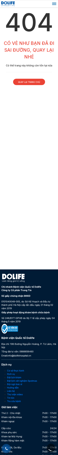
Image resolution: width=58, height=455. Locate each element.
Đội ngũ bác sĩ (14, 384)
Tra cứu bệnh (14, 401)
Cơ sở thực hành (15, 370)
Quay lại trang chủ (29, 82)
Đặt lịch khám (14, 377)
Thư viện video (15, 394)
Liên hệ (11, 391)
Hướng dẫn (13, 387)
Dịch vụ (11, 374)
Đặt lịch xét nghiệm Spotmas (22, 380)
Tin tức (10, 397)
